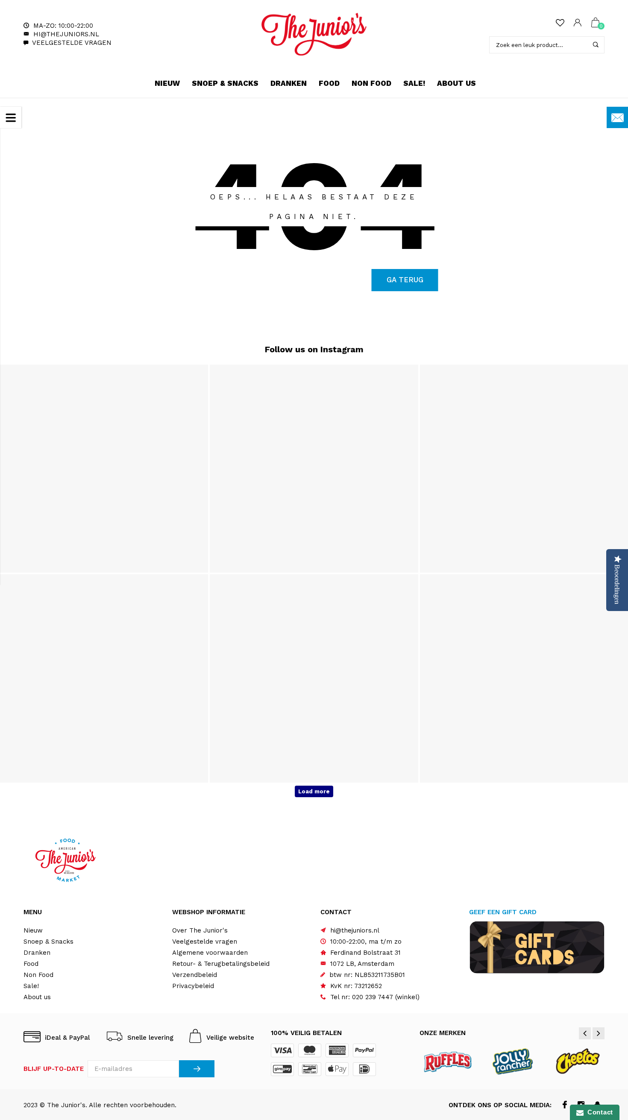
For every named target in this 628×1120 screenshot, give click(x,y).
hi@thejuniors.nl (66, 34)
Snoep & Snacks (225, 83)
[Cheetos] (577, 1060)
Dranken (288, 83)
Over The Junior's (200, 930)
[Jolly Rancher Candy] (513, 1060)
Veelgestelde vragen (72, 43)
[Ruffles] (448, 1060)
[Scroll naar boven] (604, 1053)
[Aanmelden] (196, 1068)
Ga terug (405, 279)
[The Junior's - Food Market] (313, 34)
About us (456, 83)
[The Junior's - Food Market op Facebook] (565, 1105)
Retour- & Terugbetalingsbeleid (221, 964)
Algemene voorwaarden (210, 952)
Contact (598, 1112)
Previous (585, 1033)
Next (599, 1033)
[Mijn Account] (577, 23)
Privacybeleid (193, 986)
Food (329, 83)
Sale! (414, 83)
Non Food (371, 83)
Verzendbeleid (194, 975)
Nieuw (167, 83)
